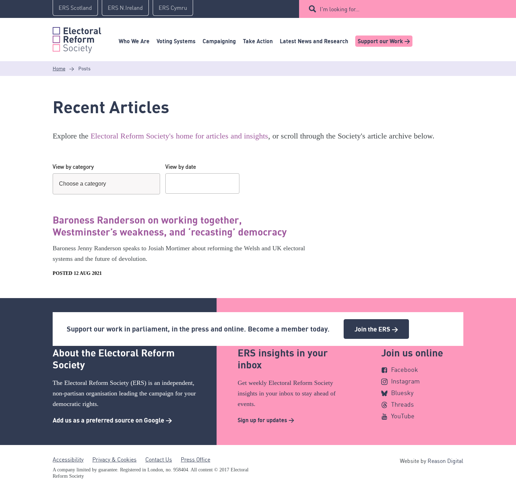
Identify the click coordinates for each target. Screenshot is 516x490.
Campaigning (219, 41)
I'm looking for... (339, 9)
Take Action (258, 41)
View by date (180, 166)
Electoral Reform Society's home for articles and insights (179, 135)
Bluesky (402, 392)
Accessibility (68, 459)
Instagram (405, 381)
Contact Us (158, 459)
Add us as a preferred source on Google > (112, 420)
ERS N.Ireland (125, 7)
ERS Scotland (75, 7)
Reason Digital (445, 460)
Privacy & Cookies (114, 459)
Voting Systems (176, 41)
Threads (402, 404)
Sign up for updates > (266, 420)
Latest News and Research (314, 41)
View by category (73, 166)
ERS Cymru (173, 7)
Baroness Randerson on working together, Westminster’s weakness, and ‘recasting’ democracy (170, 226)
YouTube (403, 416)
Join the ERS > (376, 329)
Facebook (404, 369)
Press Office (195, 459)
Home (59, 68)
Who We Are (134, 41)
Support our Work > (384, 41)
